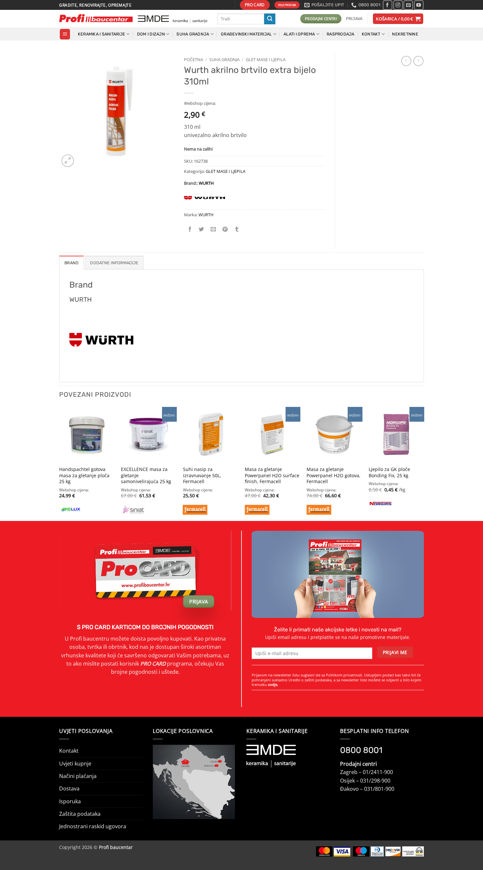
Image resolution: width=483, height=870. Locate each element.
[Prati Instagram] (398, 5)
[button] (354, 18)
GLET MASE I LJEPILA (266, 59)
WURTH (206, 183)
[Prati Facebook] (387, 5)
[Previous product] (418, 61)
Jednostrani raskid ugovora (92, 826)
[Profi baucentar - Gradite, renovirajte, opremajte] (133, 19)
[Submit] (269, 18)
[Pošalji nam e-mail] (408, 5)
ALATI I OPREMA (299, 34)
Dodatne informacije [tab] (114, 262)
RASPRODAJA (341, 34)
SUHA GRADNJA (192, 34)
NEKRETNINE (405, 34)
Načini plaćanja (78, 776)
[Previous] (59, 463)
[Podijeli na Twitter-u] (201, 229)
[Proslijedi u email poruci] (213, 229)
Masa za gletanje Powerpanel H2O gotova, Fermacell (333, 475)
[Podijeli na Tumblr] (237, 229)
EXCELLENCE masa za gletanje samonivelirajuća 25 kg (146, 475)
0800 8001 (361, 750)
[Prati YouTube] (419, 5)
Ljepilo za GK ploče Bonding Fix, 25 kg (389, 472)
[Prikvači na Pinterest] (225, 229)
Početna (193, 59)
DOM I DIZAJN (151, 34)
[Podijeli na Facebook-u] (190, 229)
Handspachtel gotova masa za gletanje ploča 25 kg (84, 475)
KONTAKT (371, 34)
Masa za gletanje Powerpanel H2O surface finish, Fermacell (272, 475)
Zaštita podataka (80, 813)
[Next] (423, 463)
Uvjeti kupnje (75, 763)
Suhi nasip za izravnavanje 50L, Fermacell (202, 475)
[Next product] (406, 61)
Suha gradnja (224, 59)
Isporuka (70, 801)
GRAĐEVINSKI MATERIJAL (246, 34)
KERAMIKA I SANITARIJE (101, 34)
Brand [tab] (71, 262)
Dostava (69, 788)
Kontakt (69, 750)
